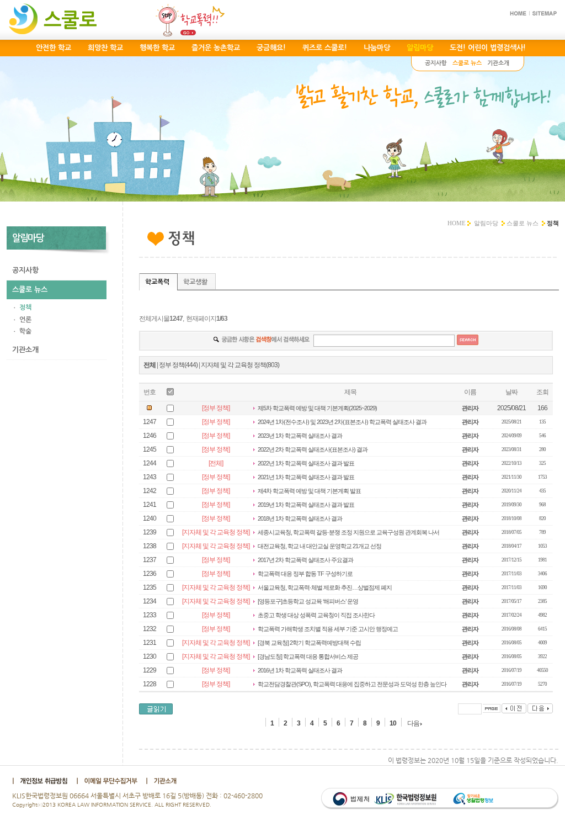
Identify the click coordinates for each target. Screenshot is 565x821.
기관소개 (25, 349)
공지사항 (25, 270)
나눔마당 (377, 47)
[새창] (42, 780)
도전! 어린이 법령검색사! (488, 47)
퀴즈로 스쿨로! (324, 47)
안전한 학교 (53, 47)
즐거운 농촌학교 (215, 47)
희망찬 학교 (105, 47)
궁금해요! (271, 47)
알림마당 (486, 223)
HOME (456, 223)
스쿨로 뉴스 (523, 223)
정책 (25, 307)
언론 (25, 319)
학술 (25, 331)
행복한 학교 (157, 47)
